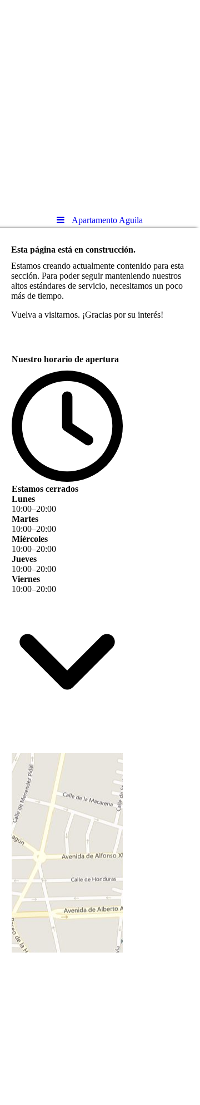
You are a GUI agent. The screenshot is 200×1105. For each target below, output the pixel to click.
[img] (100, 103)
